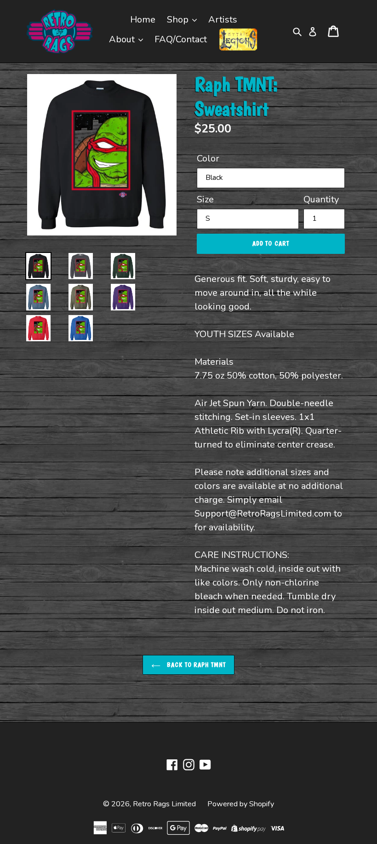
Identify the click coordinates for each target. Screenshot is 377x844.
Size (205, 199)
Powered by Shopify (240, 804)
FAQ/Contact (180, 39)
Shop (179, 19)
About (123, 39)
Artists (222, 19)
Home (142, 19)
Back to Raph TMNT (195, 664)
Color (208, 158)
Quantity (321, 199)
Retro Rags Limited (164, 804)
